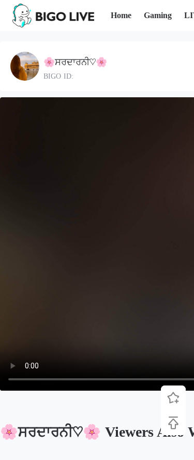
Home (121, 15)
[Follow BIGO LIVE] (173, 397)
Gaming (158, 15)
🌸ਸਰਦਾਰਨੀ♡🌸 (75, 62)
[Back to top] (173, 422)
